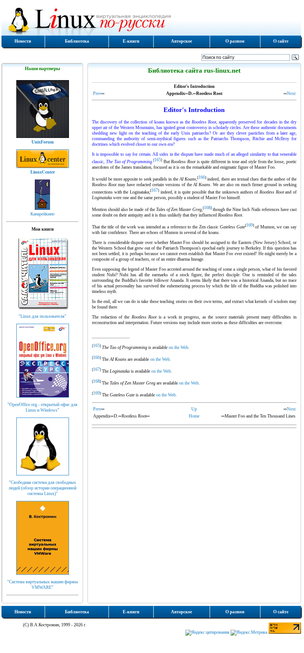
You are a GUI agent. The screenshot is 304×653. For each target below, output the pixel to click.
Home (194, 416)
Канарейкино (42, 214)
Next (291, 93)
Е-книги (131, 41)
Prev (97, 93)
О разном (234, 41)
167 (154, 190)
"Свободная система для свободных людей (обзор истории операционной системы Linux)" (42, 488)
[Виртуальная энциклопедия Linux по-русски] (151, 20)
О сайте (280, 41)
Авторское (181, 41)
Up (194, 409)
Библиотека (77, 41)
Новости (22, 41)
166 (201, 177)
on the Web (178, 347)
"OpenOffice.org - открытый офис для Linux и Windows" (42, 407)
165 (157, 159)
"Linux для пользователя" (42, 316)
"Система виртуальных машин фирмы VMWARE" (42, 584)
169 (249, 225)
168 (207, 207)
